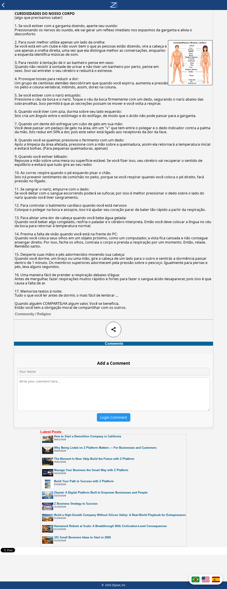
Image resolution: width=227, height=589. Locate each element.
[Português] (196, 579)
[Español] (216, 579)
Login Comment (113, 417)
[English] (206, 579)
